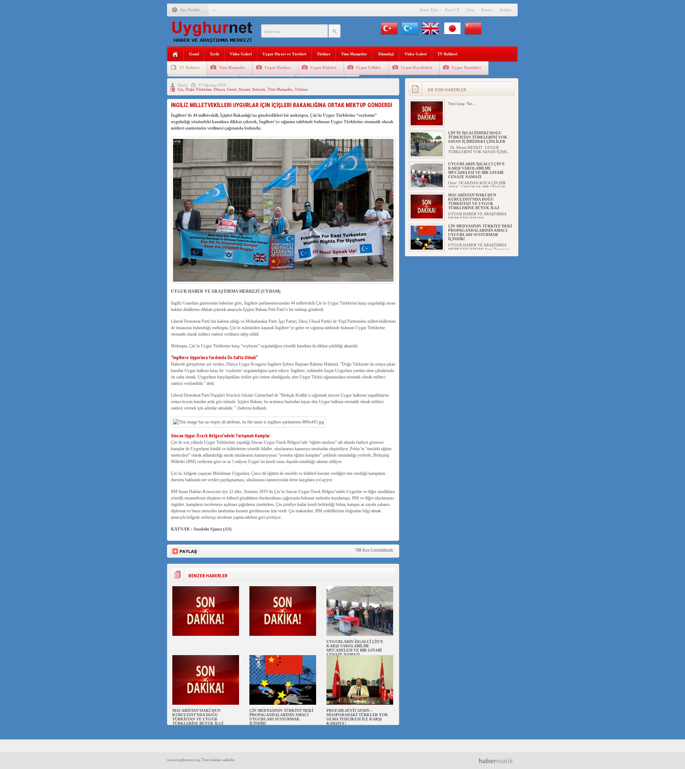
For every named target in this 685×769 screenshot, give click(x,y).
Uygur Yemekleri (466, 67)
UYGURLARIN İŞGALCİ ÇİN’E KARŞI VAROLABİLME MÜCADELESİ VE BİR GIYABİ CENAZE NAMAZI (354, 648)
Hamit (183, 85)
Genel (194, 54)
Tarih (214, 54)
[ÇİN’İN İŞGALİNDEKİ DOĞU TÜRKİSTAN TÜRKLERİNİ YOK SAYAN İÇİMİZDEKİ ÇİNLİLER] (427, 154)
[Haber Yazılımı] (498, 761)
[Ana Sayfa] (175, 54)
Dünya (219, 89)
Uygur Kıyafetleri (416, 67)
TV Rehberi (447, 54)
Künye (486, 9)
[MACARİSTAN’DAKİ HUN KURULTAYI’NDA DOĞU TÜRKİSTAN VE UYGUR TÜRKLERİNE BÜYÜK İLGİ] (205, 703)
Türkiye (323, 54)
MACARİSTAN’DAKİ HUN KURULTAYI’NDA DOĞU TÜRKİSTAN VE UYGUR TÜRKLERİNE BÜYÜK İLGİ (197, 716)
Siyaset (244, 89)
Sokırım (258, 89)
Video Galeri (241, 54)
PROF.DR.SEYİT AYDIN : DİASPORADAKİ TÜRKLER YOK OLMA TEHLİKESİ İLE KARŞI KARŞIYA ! (357, 716)
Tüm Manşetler (354, 54)
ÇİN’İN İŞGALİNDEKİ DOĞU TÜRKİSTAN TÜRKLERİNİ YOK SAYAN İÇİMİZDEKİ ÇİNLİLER (477, 137)
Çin (180, 89)
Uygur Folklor (368, 67)
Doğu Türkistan (199, 89)
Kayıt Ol (452, 9)
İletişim (505, 9)
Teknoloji (386, 54)
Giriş (470, 9)
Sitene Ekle (429, 9)
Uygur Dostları (278, 67)
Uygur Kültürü (323, 67)
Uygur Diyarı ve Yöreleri (284, 54)
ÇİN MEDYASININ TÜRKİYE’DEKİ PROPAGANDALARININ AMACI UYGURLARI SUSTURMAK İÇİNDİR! (281, 716)
